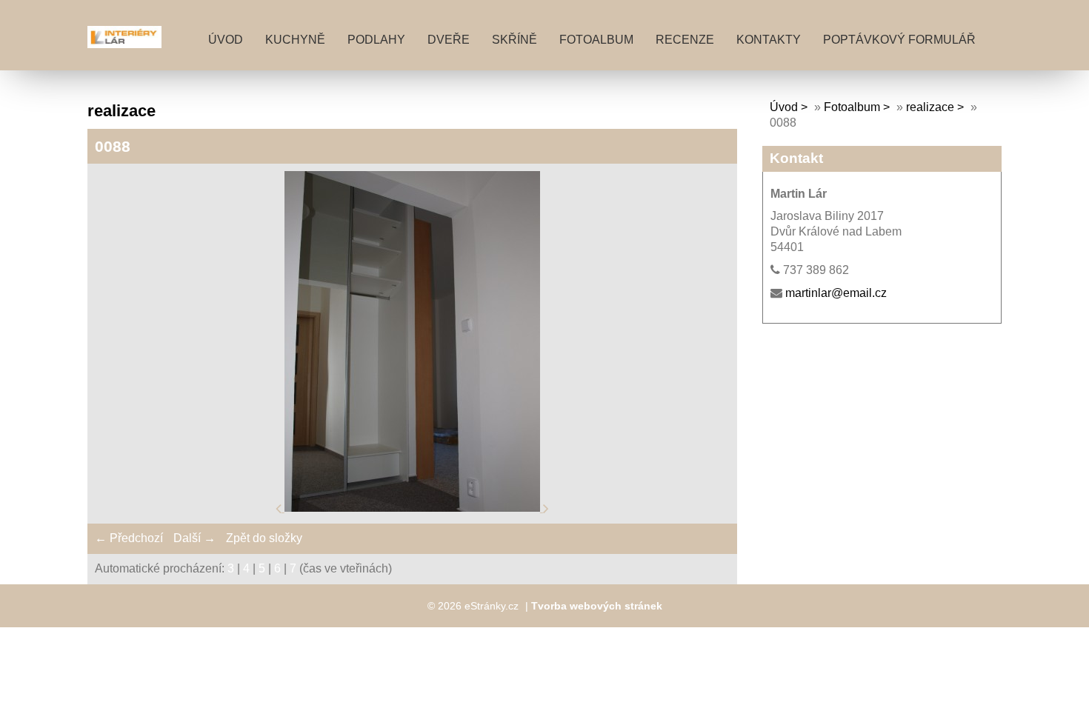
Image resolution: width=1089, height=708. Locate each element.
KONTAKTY (768, 39)
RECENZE (685, 39)
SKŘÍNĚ (514, 39)
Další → (194, 538)
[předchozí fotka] (280, 507)
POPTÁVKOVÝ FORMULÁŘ (899, 39)
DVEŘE (448, 39)
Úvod (225, 39)
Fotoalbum (596, 39)
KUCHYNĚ (295, 39)
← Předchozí (129, 538)
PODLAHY (376, 39)
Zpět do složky (264, 538)
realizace (930, 107)
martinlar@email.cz (836, 293)
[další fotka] (546, 507)
